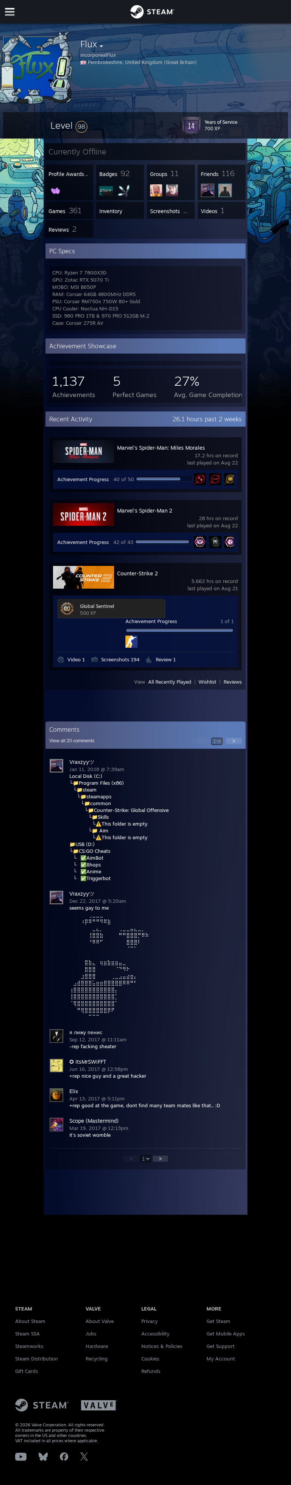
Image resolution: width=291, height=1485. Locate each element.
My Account (221, 1359)
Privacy (149, 1321)
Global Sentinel (97, 606)
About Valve (100, 1321)
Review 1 (166, 659)
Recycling (97, 1359)
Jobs (91, 1334)
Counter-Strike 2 (137, 573)
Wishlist (207, 682)
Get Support (221, 1346)
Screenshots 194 (120, 659)
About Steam (30, 1321)
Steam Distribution (36, 1359)
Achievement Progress (83, 479)
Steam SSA (27, 1334)
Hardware (97, 1346)
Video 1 (76, 659)
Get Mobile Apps (226, 1334)
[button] (69, 125)
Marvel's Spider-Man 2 (144, 510)
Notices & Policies (161, 1346)
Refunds (150, 1371)
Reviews (233, 682)
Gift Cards (26, 1371)
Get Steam (218, 1321)
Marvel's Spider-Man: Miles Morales (161, 447)
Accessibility (155, 1334)
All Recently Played (169, 682)
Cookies (150, 1359)
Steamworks (29, 1346)
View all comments (71, 740)
